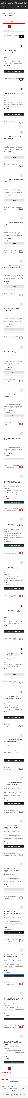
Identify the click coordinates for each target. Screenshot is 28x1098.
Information (5, 1079)
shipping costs (19, 1087)
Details (14, 157)
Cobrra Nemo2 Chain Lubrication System (10, 51)
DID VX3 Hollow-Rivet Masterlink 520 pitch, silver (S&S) (12, 870)
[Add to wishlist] (21, 46)
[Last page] (17, 26)
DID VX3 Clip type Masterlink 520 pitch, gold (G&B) (13, 740)
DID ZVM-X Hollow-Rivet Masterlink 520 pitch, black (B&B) (12, 1042)
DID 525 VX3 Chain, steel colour (13, 352)
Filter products (15, 22)
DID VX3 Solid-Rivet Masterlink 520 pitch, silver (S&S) (13, 955)
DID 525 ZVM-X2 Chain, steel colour (12, 438)
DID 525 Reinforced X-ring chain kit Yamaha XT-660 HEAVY (14, 266)
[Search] (14, 6)
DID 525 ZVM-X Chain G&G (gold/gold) (12, 395)
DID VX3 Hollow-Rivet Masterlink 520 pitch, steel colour (12, 913)
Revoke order (14, 1083)
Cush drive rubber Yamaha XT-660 (13, 94)
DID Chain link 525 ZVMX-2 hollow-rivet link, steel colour (13, 697)
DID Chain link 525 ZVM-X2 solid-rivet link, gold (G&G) (12, 611)
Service (3, 1076)
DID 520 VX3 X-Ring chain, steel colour (13, 223)
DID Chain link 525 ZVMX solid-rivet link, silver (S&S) (13, 654)
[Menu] (3, 6)
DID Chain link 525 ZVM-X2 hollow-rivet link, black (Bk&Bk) (13, 525)
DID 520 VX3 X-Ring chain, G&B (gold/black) (13, 180)
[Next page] (14, 26)
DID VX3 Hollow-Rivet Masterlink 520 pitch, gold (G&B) (12, 827)
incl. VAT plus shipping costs (9, 67)
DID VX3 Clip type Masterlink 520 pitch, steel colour (13, 783)
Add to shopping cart (14, 71)
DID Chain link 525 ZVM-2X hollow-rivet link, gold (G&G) (13, 482)
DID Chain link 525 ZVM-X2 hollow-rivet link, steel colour (13, 568)
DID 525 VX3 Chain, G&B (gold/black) (11, 309)
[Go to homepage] (14, 3)
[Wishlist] (18, 6)
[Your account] (21, 6)
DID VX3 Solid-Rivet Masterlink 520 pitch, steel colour (13, 998)
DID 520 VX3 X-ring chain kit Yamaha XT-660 (12, 137)
